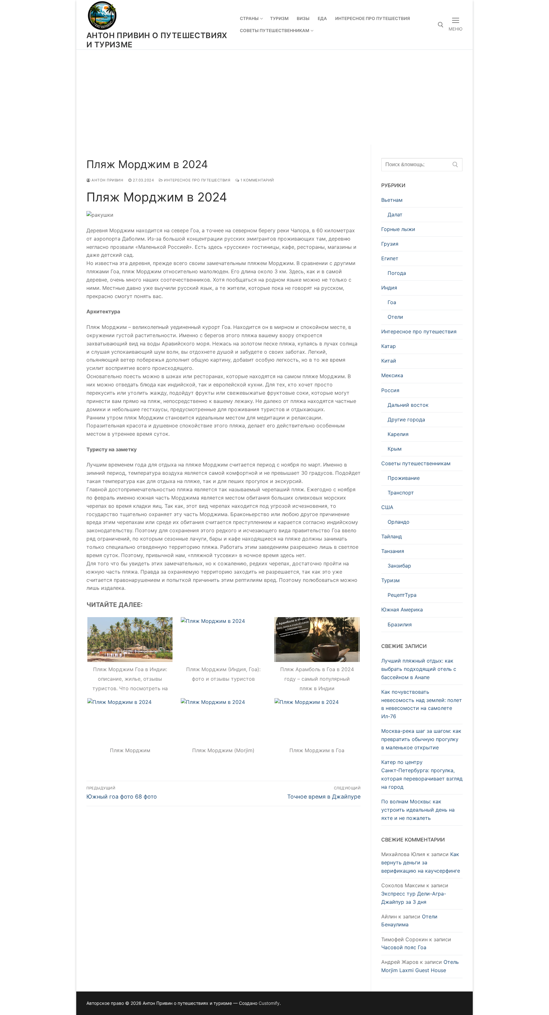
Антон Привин (107, 180)
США (387, 507)
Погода (397, 273)
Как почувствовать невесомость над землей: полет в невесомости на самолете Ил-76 (421, 704)
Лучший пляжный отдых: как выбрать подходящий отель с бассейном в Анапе (418, 668)
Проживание (404, 478)
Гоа (392, 302)
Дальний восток (408, 405)
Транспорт (401, 492)
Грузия (389, 244)
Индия (389, 287)
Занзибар (399, 565)
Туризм (390, 580)
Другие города (406, 419)
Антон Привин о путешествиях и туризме (156, 40)
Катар (388, 346)
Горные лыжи (398, 229)
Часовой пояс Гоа (403, 947)
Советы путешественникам (416, 463)
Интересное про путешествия (196, 180)
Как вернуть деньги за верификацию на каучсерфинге (420, 862)
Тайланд (391, 536)
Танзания (392, 551)
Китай (388, 361)
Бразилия (400, 624)
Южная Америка (402, 609)
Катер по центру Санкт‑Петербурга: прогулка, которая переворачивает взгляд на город (422, 774)
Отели (395, 317)
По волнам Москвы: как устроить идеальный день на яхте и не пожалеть (418, 809)
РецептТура (402, 595)
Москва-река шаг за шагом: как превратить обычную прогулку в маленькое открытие (421, 739)
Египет (389, 258)
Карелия (398, 434)
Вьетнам (392, 200)
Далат (395, 214)
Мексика (392, 375)
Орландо (399, 522)
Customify (269, 1003)
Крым (395, 449)
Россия (390, 390)
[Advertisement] (274, 96)
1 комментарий (257, 180)
